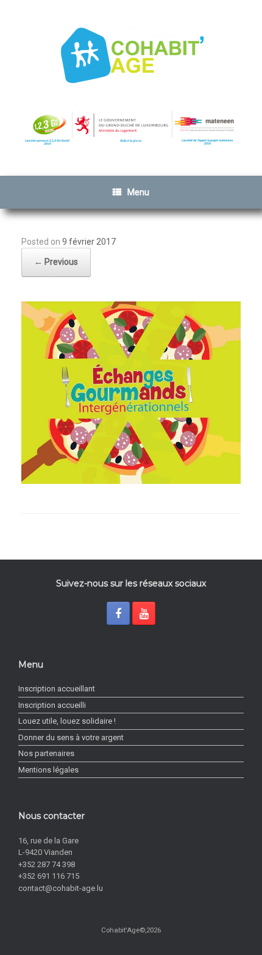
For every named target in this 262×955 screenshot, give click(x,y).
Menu (138, 192)
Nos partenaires (46, 753)
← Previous (56, 262)
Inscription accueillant (56, 688)
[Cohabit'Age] (131, 56)
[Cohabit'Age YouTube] (143, 613)
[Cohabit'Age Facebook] (118, 613)
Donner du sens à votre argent (71, 737)
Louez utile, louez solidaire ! (67, 721)
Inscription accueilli (52, 705)
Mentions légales (48, 769)
